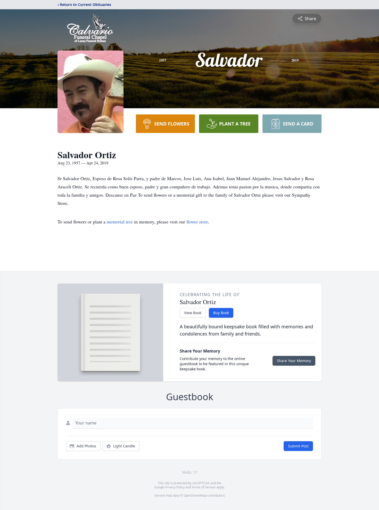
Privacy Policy (175, 487)
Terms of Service (204, 487)
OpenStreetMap (195, 495)
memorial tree (120, 222)
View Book (192, 312)
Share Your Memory (294, 360)
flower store (197, 222)
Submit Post (298, 446)
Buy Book (221, 312)
